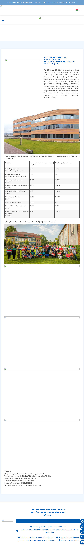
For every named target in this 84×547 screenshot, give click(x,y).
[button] (3, 20)
